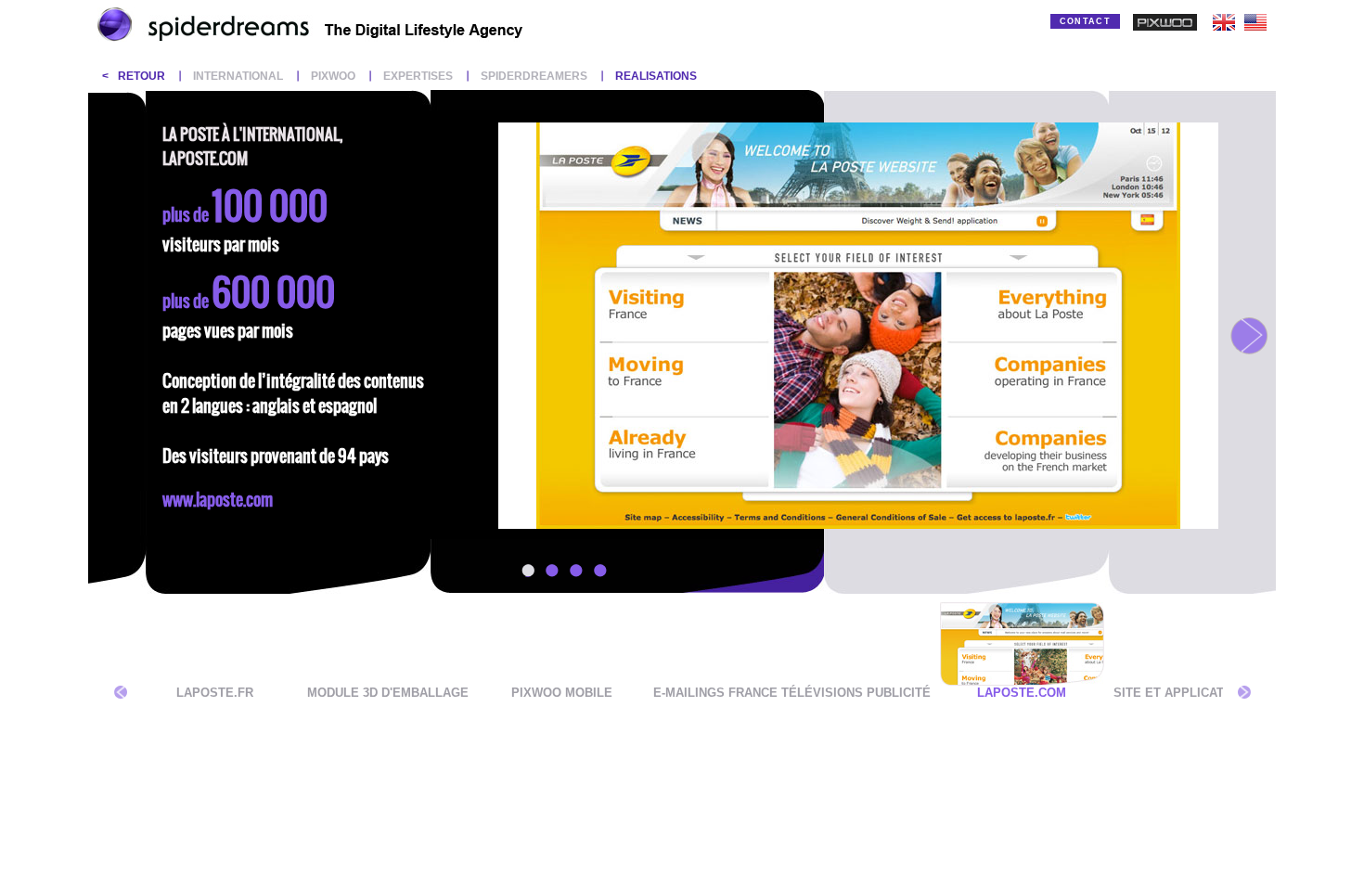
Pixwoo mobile (561, 693)
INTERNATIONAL (238, 76)
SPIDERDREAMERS (534, 76)
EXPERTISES (418, 76)
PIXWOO (333, 76)
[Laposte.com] (1022, 681)
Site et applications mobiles (1213, 693)
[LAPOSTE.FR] (215, 681)
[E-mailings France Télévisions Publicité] (792, 681)
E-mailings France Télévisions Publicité (792, 693)
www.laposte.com (217, 499)
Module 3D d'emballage (388, 693)
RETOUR (141, 76)
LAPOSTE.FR (214, 693)
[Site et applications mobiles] (1213, 681)
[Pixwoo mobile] (562, 681)
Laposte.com (1021, 693)
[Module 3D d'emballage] (388, 681)
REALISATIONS (656, 76)
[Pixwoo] (1165, 26)
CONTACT (1085, 21)
